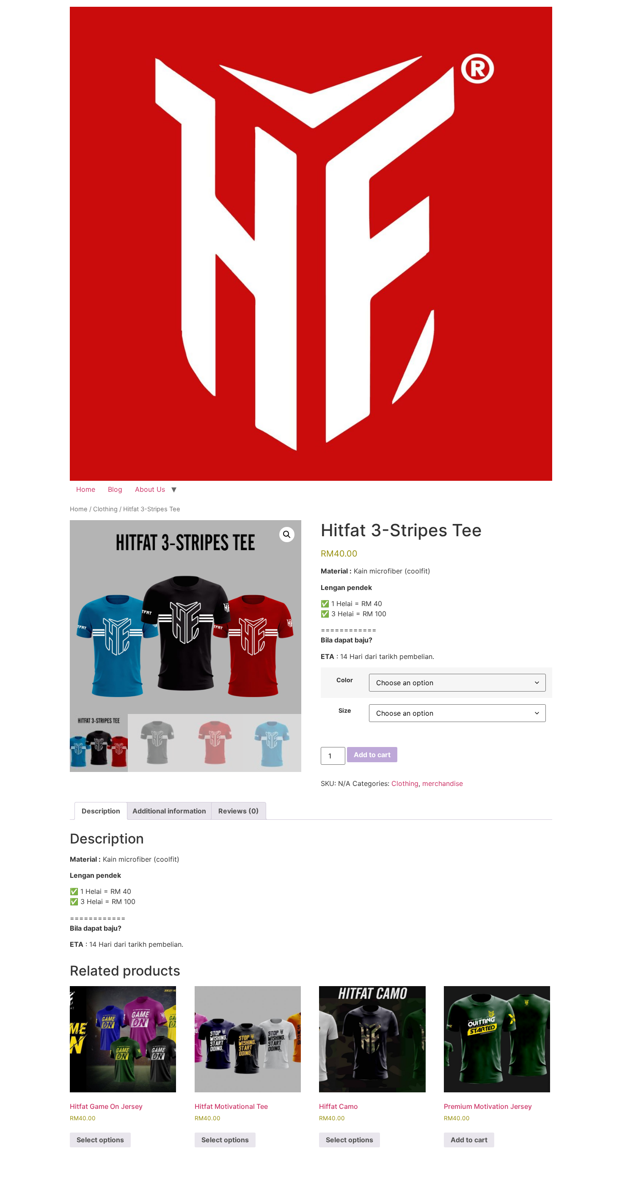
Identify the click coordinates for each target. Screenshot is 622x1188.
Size (345, 711)
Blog (115, 489)
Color (344, 680)
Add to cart (372, 754)
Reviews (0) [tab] (238, 811)
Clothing (105, 509)
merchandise (442, 783)
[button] (286, 534)
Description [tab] (101, 811)
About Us (150, 489)
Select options (100, 1140)
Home (85, 489)
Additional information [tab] (169, 811)
